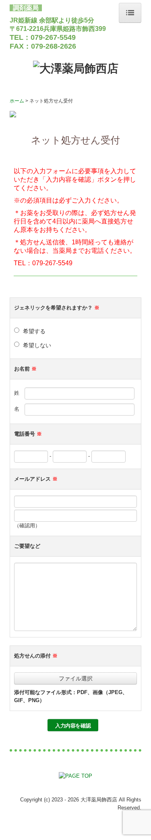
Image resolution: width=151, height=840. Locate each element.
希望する (34, 331)
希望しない (37, 345)
